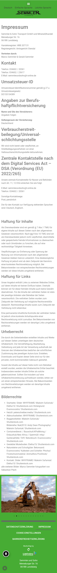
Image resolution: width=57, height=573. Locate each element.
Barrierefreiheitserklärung (28, 539)
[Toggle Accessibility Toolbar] (6, 554)
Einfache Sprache (23, 7)
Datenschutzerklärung (19, 527)
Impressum (44, 527)
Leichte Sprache (43, 7)
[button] (28, 3)
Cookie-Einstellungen (28, 533)
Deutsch (8, 7)
